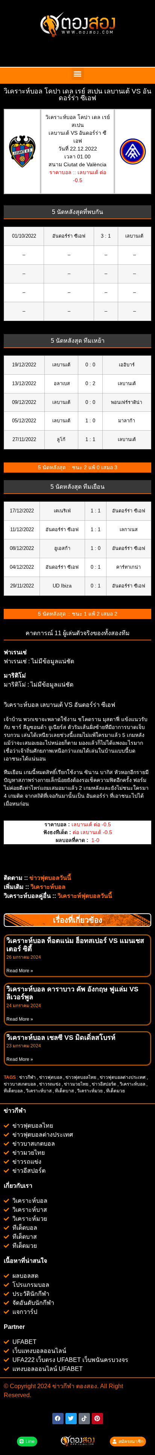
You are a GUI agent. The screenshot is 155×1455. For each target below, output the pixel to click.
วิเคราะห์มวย (90, 1091)
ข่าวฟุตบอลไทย (80, 1077)
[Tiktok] (84, 1418)
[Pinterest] (97, 1418)
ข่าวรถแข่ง (50, 1084)
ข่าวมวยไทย (76, 1084)
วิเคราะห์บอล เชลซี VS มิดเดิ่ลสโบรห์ (60, 1037)
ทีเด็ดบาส (64, 1091)
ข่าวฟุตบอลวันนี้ (50, 878)
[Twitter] (71, 1418)
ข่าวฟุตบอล (50, 1077)
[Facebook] (58, 1418)
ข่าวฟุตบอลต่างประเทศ (123, 1077)
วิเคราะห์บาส (39, 1091)
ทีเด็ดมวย (116, 1091)
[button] (77, 74)
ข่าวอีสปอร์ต (104, 1084)
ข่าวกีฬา (27, 1077)
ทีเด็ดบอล (13, 1091)
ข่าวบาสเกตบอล (20, 1084)
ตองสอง (85, 1386)
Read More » (19, 970)
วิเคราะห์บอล (132, 1084)
